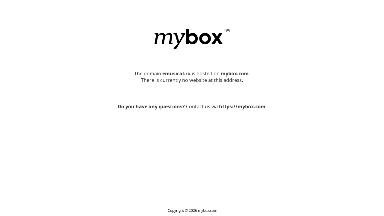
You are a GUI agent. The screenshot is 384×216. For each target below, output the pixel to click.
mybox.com (207, 210)
